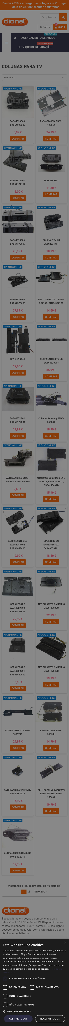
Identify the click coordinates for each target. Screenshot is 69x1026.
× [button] (64, 942)
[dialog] (34, 982)
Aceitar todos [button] (18, 1018)
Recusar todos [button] (50, 1018)
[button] (34, 1011)
